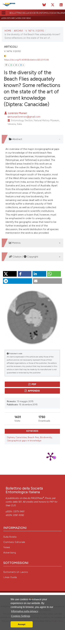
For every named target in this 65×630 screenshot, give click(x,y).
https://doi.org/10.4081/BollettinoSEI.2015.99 (26, 59)
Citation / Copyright (25, 256)
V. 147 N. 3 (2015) (34, 30)
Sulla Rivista (9, 536)
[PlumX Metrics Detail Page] (50, 456)
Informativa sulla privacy (24, 611)
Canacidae (21, 437)
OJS (13, 505)
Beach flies (33, 437)
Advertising (9, 552)
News (6, 547)
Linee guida (10, 577)
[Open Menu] (3, 13)
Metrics (16, 242)
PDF (33, 384)
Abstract (17, 139)
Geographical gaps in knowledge (24, 440)
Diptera (11, 437)
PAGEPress (37, 498)
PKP (52, 501)
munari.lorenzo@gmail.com (25, 116)
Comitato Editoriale (14, 542)
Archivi (18, 30)
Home (8, 30)
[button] (10, 274)
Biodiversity (46, 437)
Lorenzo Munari (17, 113)
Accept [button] (21, 624)
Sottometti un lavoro (15, 571)
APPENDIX (33, 390)
